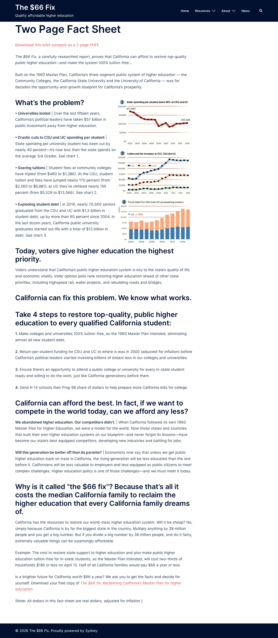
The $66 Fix (35, 7)
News (246, 11)
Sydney (91, 630)
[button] (261, 11)
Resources (202, 11)
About (226, 11)
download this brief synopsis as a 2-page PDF (57, 45)
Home (185, 11)
